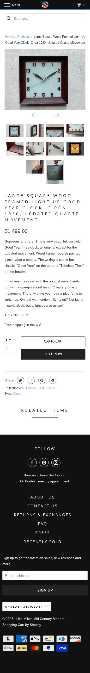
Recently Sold (43, 541)
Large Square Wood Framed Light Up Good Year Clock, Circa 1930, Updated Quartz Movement (43, 208)
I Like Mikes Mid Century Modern (39, 619)
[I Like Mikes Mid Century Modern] (45, 4)
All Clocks (29, 388)
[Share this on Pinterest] (41, 380)
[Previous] (34, 115)
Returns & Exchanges (43, 514)
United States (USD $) (24, 606)
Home (9, 36)
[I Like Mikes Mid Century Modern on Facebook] (33, 462)
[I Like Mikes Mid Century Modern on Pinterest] (45, 462)
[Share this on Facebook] (30, 380)
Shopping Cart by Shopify (21, 625)
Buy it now (53, 354)
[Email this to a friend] (52, 380)
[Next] (56, 115)
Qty (8, 340)
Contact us (42, 506)
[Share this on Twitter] (20, 380)
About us (42, 497)
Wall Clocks (47, 388)
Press (42, 532)
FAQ (42, 523)
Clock (17, 393)
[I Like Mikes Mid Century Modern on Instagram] (56, 462)
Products (23, 36)
